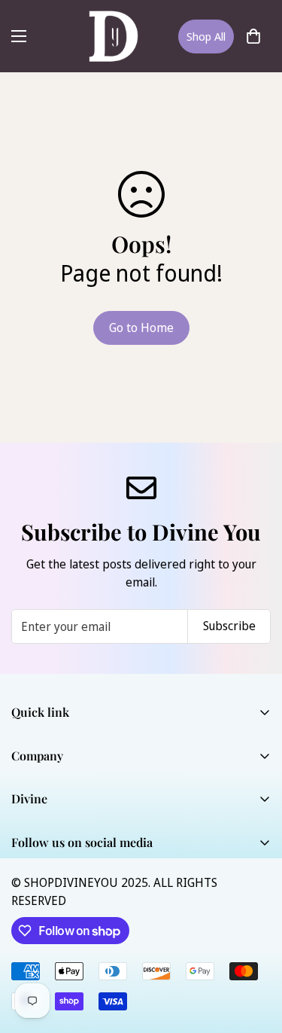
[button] (253, 36)
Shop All (206, 36)
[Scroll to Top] (255, 953)
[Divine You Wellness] (113, 36)
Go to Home (141, 327)
